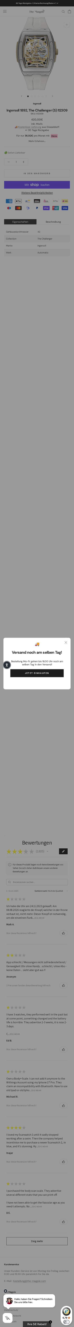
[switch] (66, 1322)
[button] (7, 665)
